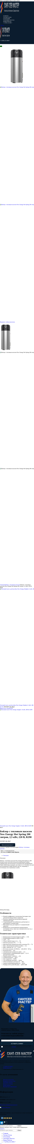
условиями (14, 1046)
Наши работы (7, 1085)
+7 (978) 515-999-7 (5, 40)
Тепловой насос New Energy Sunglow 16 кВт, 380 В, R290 (15, 826)
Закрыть (2, 1128)
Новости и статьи (8, 1084)
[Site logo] (9, 13)
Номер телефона (5, 1039)
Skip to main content (14, 0)
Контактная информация (10, 1086)
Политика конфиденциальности (8, 1105)
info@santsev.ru (7, 1068)
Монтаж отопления (8, 1079)
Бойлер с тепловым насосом (12, 584)
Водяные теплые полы (9, 1081)
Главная (2, 584)
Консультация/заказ (7, 845)
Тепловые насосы (8, 1082)
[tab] (6, 855)
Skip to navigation (4, 0)
